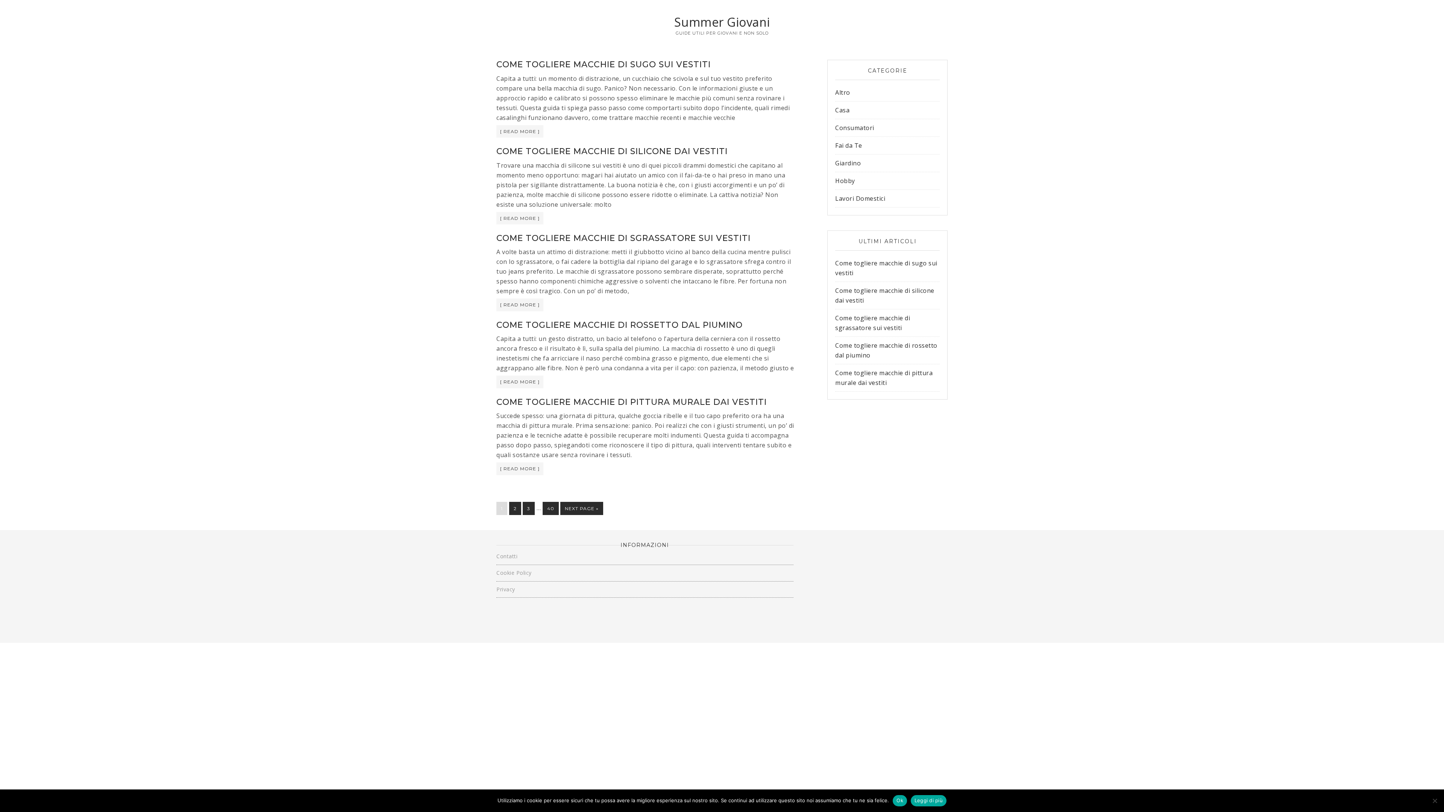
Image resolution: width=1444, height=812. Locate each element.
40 (550, 508)
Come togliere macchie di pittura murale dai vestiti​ (631, 402)
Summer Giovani (722, 22)
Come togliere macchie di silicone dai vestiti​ (612, 151)
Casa (842, 110)
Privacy (505, 589)
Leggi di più (929, 800)
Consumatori (854, 128)
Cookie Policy (514, 572)
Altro (842, 92)
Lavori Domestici (860, 198)
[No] (1434, 800)
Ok (899, 800)
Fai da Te (848, 145)
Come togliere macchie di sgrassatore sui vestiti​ (623, 238)
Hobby (845, 181)
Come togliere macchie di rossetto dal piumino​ (619, 325)
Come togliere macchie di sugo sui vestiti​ (603, 64)
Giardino (848, 163)
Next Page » (582, 508)
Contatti (506, 556)
